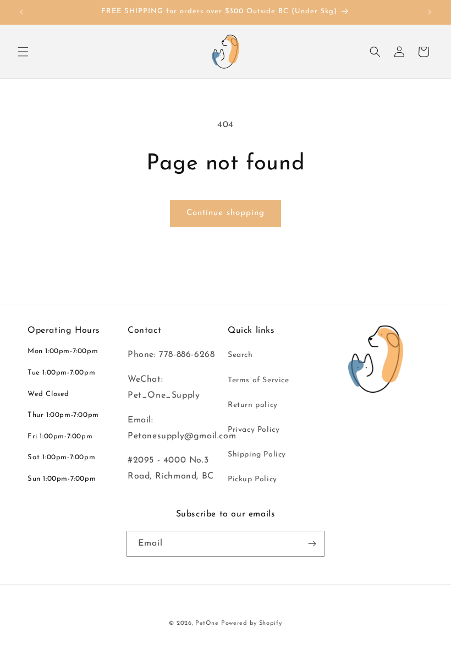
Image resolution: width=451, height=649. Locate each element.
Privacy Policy (253, 430)
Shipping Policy (257, 454)
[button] (23, 52)
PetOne (206, 623)
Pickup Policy (252, 479)
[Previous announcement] (21, 12)
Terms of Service (258, 380)
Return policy (253, 405)
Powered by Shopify (251, 623)
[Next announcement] (429, 12)
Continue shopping (225, 213)
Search (240, 355)
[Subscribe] (312, 544)
